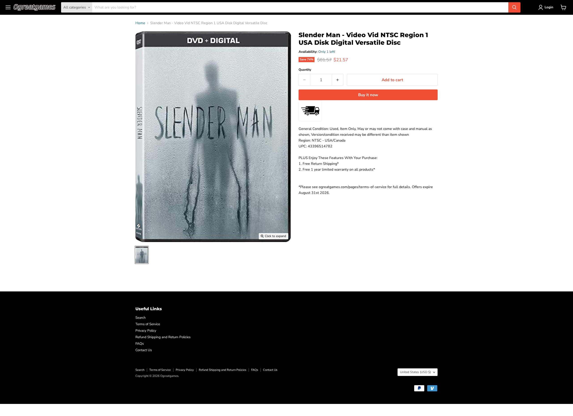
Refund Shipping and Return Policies (162, 337)
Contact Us (143, 350)
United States (415, 372)
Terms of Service (147, 324)
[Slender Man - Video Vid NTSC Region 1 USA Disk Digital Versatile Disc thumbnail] (141, 255)
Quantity (305, 70)
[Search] (514, 7)
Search (140, 317)
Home (140, 23)
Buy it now (368, 95)
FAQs (139, 343)
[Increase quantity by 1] (337, 80)
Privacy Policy (145, 330)
